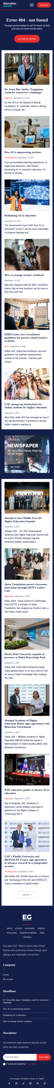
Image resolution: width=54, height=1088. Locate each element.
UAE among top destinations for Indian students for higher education (25, 406)
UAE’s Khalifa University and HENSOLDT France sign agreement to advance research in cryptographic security (26, 861)
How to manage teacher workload (24, 275)
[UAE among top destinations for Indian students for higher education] (27, 384)
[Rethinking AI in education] (27, 195)
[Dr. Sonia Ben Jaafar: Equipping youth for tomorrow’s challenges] (27, 69)
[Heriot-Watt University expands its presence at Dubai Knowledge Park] (27, 634)
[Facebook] (9, 1083)
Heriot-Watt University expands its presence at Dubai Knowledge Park (24, 656)
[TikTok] (23, 1083)
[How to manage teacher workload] (27, 254)
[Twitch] (30, 1083)
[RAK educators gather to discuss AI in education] (27, 769)
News (6, 346)
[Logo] (9, 4)
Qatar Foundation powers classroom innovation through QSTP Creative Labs (25, 587)
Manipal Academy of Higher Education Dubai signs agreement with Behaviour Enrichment (26, 723)
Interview (8, 98)
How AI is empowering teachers (22, 152)
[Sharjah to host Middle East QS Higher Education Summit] (27, 497)
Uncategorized (10, 157)
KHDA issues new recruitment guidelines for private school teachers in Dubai (26, 337)
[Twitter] (38, 1083)
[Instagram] (16, 1083)
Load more (26, 895)
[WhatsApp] (45, 1083)
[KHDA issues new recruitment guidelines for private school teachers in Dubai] (27, 314)
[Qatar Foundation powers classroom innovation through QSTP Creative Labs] (27, 564)
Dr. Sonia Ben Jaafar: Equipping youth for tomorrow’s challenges (23, 91)
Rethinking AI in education (20, 215)
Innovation (9, 596)
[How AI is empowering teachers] (27, 132)
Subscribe (44, 1057)
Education (8, 798)
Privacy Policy (31, 1064)
